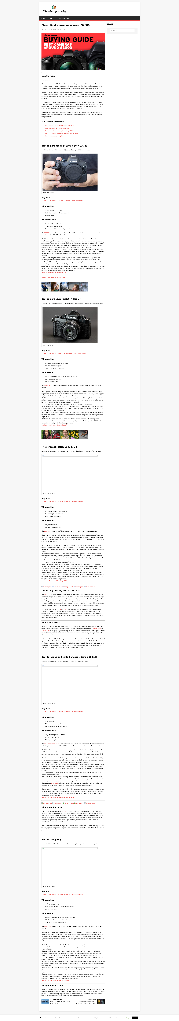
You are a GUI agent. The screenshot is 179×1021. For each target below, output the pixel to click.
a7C (65, 609)
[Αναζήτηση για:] (122, 30)
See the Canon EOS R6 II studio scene (53, 277)
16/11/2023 (47, 29)
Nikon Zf (47, 385)
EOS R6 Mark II (49, 233)
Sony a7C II (47, 531)
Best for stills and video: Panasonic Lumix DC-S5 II (61, 133)
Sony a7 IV (47, 595)
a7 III (59, 609)
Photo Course (64, 18)
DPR (60, 29)
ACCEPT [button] (135, 1018)
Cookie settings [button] (124, 1018)
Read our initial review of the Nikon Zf (54, 425)
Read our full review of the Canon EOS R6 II (55, 272)
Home (43, 18)
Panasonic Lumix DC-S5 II (52, 744)
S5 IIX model (55, 783)
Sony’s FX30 (65, 811)
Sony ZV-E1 (47, 926)
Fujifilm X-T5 (45, 631)
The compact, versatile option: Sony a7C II (59, 131)
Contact (52, 18)
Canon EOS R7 (96, 628)
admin (54, 29)
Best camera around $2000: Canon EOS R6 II (59, 126)
